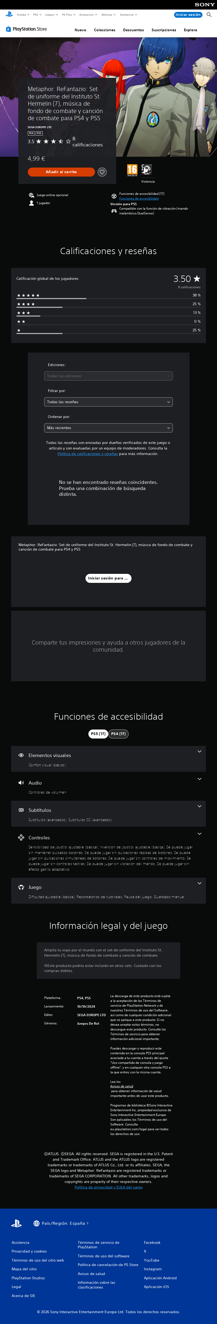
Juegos (50, 14)
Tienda (21, 14)
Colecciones (104, 30)
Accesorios (86, 14)
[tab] (98, 733)
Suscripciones (164, 30)
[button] (139, 198)
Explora (190, 30)
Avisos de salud (121, 1086)
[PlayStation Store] (27, 29)
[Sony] (205, 8)
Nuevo (80, 30)
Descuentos (133, 30)
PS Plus (67, 14)
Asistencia (127, 14)
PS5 (35, 14)
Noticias (107, 14)
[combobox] (108, 376)
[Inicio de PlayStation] (9, 15)
